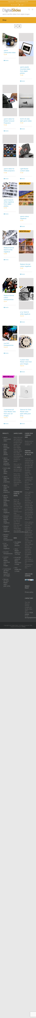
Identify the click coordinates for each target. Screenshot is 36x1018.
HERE (18, 467)
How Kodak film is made (18, 569)
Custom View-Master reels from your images (26, 362)
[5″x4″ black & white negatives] (26, 293)
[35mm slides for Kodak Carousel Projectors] (10, 100)
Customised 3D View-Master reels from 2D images (7, 572)
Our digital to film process (18, 543)
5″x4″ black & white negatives (7, 546)
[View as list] (19, 26)
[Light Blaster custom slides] (26, 150)
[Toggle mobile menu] (33, 9)
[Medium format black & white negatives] (10, 237)
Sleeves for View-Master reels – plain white (7, 582)
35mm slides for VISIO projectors (7, 479)
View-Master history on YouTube (18, 551)
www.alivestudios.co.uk (21, 532)
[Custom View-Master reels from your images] (26, 341)
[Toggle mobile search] (29, 9)
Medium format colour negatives (7, 529)
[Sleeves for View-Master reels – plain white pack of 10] (26, 391)
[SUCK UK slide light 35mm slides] (26, 100)
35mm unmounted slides (7, 439)
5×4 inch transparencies (7, 552)
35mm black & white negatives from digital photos (7, 501)
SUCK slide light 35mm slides (7, 470)
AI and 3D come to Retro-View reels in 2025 (18, 561)
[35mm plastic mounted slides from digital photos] (26, 48)
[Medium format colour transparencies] (10, 285)
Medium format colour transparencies (7, 537)
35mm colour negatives (7, 510)
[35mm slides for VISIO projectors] (10, 150)
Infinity (23, 626)
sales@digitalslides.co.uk (22, 1)
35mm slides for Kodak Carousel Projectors (9, 121)
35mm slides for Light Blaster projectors (7, 489)
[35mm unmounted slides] (10, 40)
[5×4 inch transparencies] (10, 333)
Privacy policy (29, 592)
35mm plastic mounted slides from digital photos (6, 449)
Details (7, 60)
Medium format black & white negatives (9, 250)
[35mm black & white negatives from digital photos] (10, 189)
